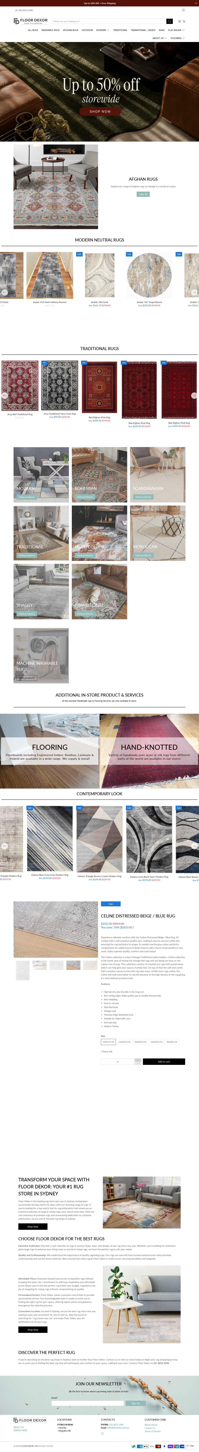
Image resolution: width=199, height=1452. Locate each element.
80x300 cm (172, 1042)
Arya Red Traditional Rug (19, 414)
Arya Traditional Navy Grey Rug (60, 413)
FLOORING (176, 38)
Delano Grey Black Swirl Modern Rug (149, 876)
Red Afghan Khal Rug (99, 417)
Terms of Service (153, 1431)
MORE (109, 1138)
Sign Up (135, 1403)
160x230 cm (124, 1042)
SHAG (162, 30)
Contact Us (150, 1428)
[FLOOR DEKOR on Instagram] (183, 10)
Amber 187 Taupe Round (149, 302)
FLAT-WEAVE (175, 30)
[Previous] (4, 292)
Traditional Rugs (99, 348)
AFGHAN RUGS (70, 30)
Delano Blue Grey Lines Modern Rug (49, 874)
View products (27, 497)
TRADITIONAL (120, 30)
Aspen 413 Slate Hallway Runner (50, 302)
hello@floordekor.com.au (118, 1427)
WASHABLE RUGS (51, 30)
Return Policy (151, 1424)
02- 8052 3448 (161, 1363)
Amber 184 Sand (99, 302)
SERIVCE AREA (20, 1430)
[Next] (194, 292)
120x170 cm (108, 1042)
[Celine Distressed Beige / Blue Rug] (56, 929)
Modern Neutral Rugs (99, 239)
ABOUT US (158, 38)
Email (54, 1397)
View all (143, 194)
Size (103, 1036)
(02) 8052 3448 (116, 1424)
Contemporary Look (99, 793)
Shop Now (33, 1226)
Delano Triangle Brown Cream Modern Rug (99, 876)
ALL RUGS (33, 30)
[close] (196, 3)
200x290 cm (140, 1042)
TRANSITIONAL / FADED (143, 30)
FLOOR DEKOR (27, 1446)
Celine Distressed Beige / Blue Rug (138, 915)
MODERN (101, 30)
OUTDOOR (87, 30)
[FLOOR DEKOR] (30, 21)
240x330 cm (156, 1042)
